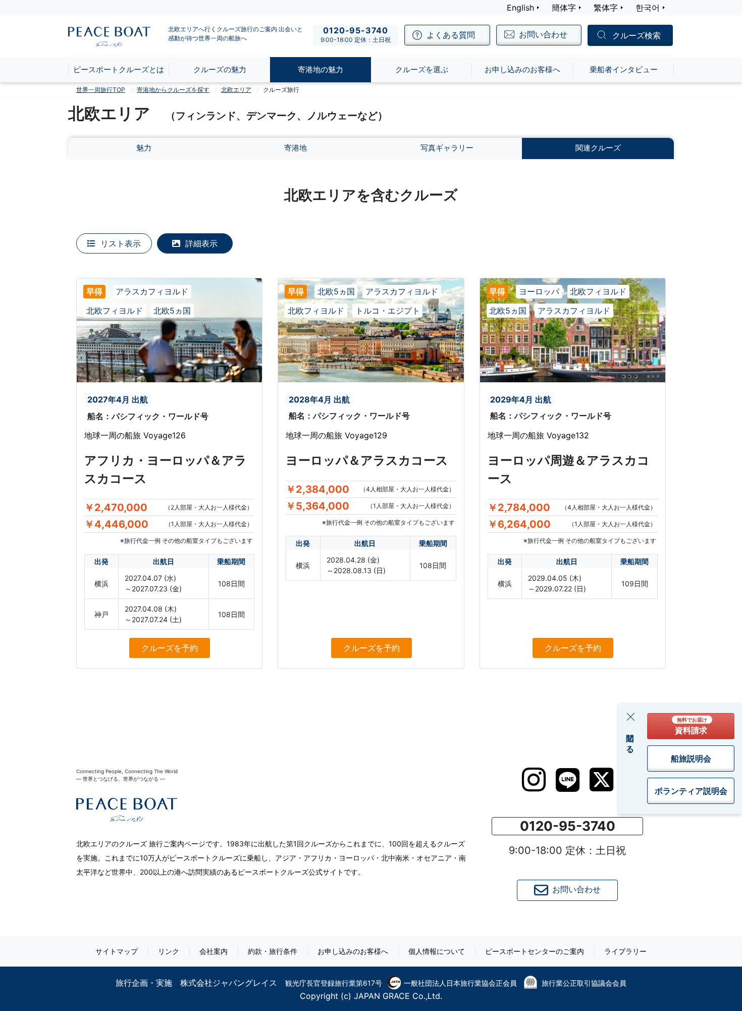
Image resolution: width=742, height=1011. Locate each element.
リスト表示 (119, 243)
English (520, 8)
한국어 (647, 8)
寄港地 (295, 148)
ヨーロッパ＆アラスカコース (367, 460)
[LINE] (567, 780)
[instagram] (534, 779)
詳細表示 (200, 243)
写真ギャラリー (446, 148)
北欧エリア (236, 89)
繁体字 (606, 8)
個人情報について (436, 951)
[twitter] (601, 779)
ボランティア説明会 (691, 791)
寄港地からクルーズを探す (173, 89)
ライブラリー (625, 951)
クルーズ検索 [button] (636, 36)
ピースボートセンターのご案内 (534, 951)
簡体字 (564, 8)
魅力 (143, 148)
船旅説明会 (691, 758)
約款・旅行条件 (272, 951)
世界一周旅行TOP (100, 89)
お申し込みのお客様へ (352, 951)
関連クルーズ (598, 148)
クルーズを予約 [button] (169, 648)
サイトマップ (116, 951)
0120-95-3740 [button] (567, 826)
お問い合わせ (576, 890)
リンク (168, 951)
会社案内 (213, 951)
